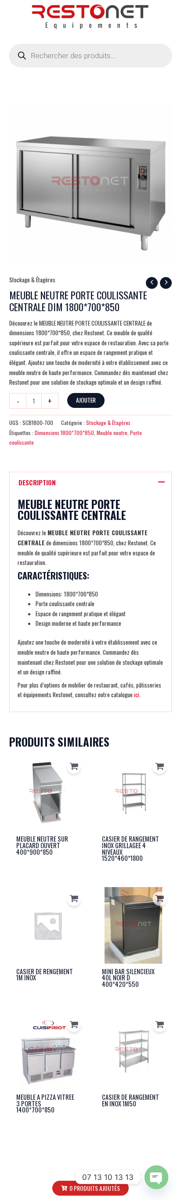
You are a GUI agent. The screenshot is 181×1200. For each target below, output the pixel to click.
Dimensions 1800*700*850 (64, 432)
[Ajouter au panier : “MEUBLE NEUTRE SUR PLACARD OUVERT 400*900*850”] (74, 766)
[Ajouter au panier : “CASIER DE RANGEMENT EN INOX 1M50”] (159, 1025)
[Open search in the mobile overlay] (90, 55)
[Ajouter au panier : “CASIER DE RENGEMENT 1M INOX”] (74, 899)
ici (136, 694)
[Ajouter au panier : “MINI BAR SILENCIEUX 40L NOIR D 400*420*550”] (159, 899)
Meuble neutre (112, 432)
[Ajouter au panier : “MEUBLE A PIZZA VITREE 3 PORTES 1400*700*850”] (74, 1025)
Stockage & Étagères (32, 279)
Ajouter (86, 400)
